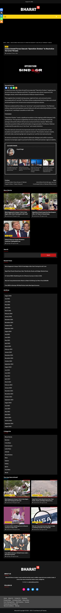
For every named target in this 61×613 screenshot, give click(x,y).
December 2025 (9, 319)
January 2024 (8, 387)
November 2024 (9, 358)
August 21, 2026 (44, 216)
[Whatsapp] (14, 88)
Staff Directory (19, 602)
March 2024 (8, 382)
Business (7, 440)
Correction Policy (16, 600)
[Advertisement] (30, 29)
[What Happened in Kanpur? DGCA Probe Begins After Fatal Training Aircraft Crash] (17, 201)
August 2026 (8, 295)
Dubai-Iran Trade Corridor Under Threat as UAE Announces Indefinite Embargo (36, 169)
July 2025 (7, 334)
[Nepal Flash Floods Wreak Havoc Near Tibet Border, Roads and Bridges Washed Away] (44, 488)
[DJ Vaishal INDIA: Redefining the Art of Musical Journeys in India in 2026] (17, 515)
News (7, 46)
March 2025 (8, 346)
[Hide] (0, 24)
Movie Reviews (8, 454)
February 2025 (8, 349)
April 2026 (7, 307)
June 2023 (7, 408)
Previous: (16, 182)
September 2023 (9, 399)
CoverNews (36, 610)
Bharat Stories (8, 437)
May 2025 (7, 340)
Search (6, 249)
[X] (9, 88)
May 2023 (7, 411)
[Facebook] (6, 88)
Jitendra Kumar (9, 216)
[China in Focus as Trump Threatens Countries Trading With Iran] (17, 229)
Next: (44, 182)
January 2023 (8, 420)
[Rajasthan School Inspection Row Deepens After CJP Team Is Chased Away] (44, 201)
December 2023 (9, 390)
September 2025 (9, 328)
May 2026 (7, 304)
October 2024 (8, 361)
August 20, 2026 (15, 243)
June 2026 (7, 301)
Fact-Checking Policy (9, 602)
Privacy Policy (7, 600)
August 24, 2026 (15, 556)
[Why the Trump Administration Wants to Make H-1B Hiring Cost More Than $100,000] (44, 515)
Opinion (7, 460)
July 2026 (7, 298)
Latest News (8, 208)
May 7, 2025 (15, 53)
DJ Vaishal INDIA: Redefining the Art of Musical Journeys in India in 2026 (23, 275)
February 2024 (8, 385)
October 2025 (8, 325)
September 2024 (9, 364)
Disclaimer (24, 598)
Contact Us (17, 598)
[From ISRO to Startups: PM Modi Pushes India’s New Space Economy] (17, 542)
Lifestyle (7, 451)
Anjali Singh (8, 53)
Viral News (7, 469)
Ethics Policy (26, 600)
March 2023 (8, 417)
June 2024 (7, 373)
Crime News (8, 443)
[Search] (56, 16)
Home (5, 598)
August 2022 (8, 426)
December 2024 (9, 355)
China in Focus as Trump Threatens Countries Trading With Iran (24, 169)
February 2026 (8, 313)
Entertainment (8, 445)
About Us (10, 598)
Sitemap (17, 605)
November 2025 (9, 322)
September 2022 (9, 423)
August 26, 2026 (44, 502)
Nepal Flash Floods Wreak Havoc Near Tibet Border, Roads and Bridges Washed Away (26, 271)
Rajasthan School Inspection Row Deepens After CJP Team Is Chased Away (44, 213)
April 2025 (7, 343)
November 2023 (9, 393)
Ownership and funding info (11, 604)
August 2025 (8, 331)
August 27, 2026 (17, 216)
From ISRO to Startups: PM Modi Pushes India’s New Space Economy (12, 169)
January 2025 (8, 352)
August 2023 (8, 402)
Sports (6, 466)
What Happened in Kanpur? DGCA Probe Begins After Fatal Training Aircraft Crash (16, 213)
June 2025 (7, 337)
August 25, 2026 (44, 529)
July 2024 (7, 370)
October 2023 (8, 396)
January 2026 (8, 316)
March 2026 (8, 310)
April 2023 (7, 414)
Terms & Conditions (9, 605)
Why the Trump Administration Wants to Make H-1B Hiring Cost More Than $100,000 (26, 280)
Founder (27, 602)
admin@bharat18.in (33, 582)
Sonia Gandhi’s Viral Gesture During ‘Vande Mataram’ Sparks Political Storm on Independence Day (48, 169)
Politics (7, 463)
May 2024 (7, 376)
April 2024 (7, 379)
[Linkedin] (11, 88)
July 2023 (7, 405)
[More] (16, 88)
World (10, 235)
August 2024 (8, 367)
